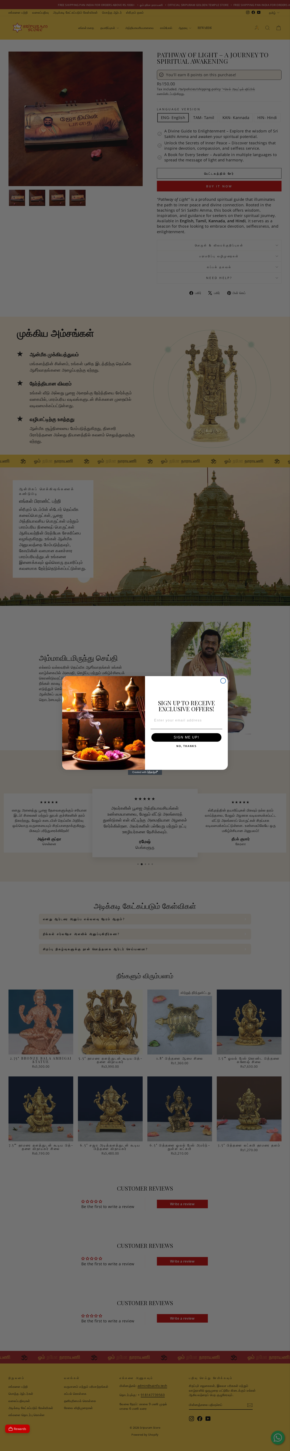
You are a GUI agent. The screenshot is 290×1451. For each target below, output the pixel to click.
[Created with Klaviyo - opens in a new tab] (145, 772)
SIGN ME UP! (186, 737)
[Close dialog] (223, 680)
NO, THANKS (186, 745)
